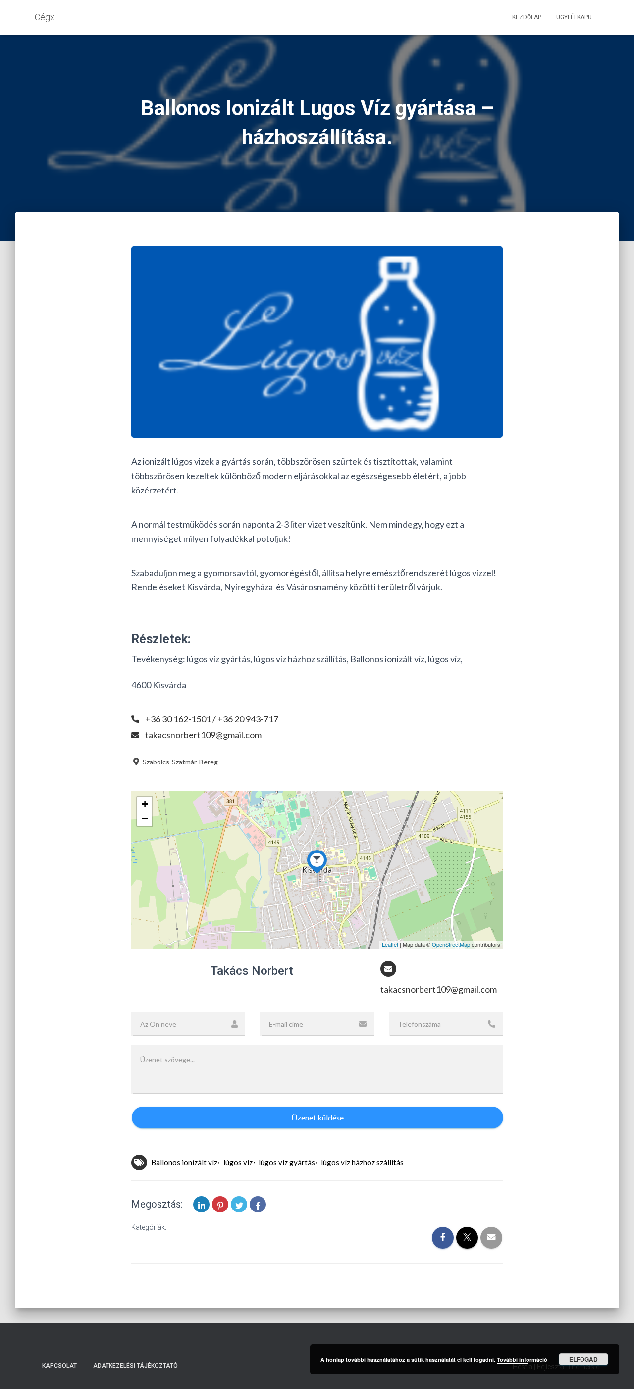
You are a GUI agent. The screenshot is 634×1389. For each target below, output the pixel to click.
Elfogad (583, 1359)
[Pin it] (220, 1204)
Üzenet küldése (317, 1117)
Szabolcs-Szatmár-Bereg (179, 762)
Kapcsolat (59, 1365)
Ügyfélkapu (574, 17)
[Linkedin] (201, 1204)
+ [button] (145, 804)
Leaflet (390, 944)
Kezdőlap (526, 17)
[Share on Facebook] (258, 1204)
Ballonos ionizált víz (184, 1162)
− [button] (145, 818)
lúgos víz (238, 1162)
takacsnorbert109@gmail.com (203, 734)
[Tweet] (239, 1204)
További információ (522, 1359)
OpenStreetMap (451, 944)
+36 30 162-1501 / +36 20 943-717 (211, 719)
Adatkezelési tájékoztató (135, 1365)
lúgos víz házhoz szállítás (362, 1162)
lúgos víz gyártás (287, 1162)
